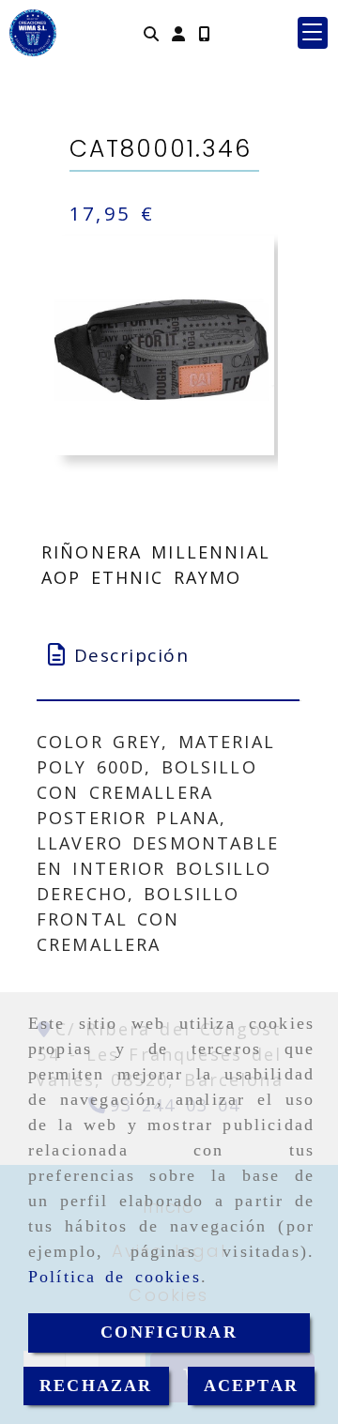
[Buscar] (151, 33)
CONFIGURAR (169, 1332)
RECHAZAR (95, 1385)
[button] (178, 33)
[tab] (168, 655)
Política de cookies (114, 1276)
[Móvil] (204, 33)
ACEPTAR (251, 1385)
